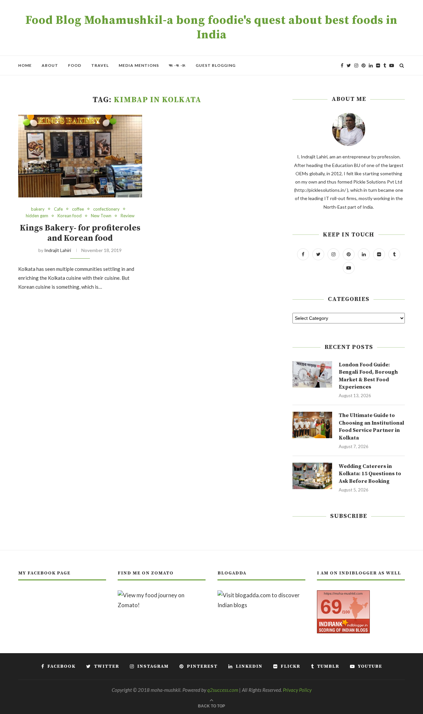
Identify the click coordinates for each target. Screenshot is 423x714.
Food (74, 65)
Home (25, 65)
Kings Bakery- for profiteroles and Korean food (80, 233)
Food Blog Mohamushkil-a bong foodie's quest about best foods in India (211, 27)
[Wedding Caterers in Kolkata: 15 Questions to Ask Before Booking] (312, 476)
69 (331, 607)
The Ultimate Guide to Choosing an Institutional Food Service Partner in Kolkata (371, 426)
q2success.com (222, 690)
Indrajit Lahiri (57, 250)
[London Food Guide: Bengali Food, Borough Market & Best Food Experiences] (312, 374)
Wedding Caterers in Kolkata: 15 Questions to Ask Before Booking (370, 473)
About (50, 65)
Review (128, 215)
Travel (100, 65)
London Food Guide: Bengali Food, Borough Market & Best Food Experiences (368, 375)
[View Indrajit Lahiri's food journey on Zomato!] (162, 595)
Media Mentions (139, 65)
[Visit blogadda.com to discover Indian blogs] (261, 595)
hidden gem (37, 215)
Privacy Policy (297, 690)
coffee (78, 209)
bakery (38, 209)
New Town (101, 215)
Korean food (70, 215)
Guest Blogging (216, 65)
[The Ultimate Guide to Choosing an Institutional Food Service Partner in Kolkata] (312, 425)
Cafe (58, 209)
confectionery (106, 209)
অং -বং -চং (177, 65)
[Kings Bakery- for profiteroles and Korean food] (80, 156)
